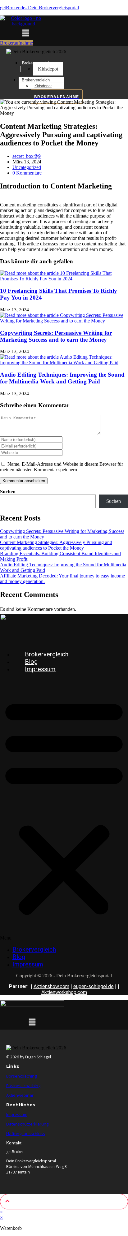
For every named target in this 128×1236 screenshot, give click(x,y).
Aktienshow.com (51, 986)
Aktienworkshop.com (64, 992)
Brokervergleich (36, 80)
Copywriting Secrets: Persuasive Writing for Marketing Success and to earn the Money (56, 336)
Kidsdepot (48, 68)
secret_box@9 (26, 156)
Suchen (8, 491)
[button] (25, 33)
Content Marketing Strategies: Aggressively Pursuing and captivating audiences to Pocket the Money (56, 545)
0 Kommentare (27, 172)
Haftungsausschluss (25, 1133)
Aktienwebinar (20, 1095)
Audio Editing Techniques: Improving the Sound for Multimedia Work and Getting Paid (62, 378)
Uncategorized (26, 167)
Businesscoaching (23, 1085)
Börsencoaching (21, 1076)
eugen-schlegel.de (93, 986)
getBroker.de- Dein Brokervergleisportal (39, 7)
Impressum (40, 669)
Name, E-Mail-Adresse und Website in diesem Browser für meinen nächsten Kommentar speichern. (61, 466)
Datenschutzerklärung (27, 1124)
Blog (31, 661)
